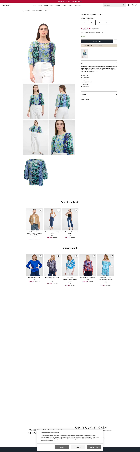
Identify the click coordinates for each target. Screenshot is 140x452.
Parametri (83, 94)
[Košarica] (136, 5)
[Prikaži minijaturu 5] (35, 173)
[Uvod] (23, 10)
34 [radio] (84, 22)
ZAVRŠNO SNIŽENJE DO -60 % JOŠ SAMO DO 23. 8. (70, 1)
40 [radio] (106, 22)
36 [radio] (92, 22)
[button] (115, 41)
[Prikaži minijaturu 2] (62, 101)
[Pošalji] (104, 438)
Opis (82, 63)
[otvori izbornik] (36, 5)
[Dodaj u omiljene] (40, 210)
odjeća (28, 10)
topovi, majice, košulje (37, 10)
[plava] (84, 53)
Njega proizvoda (85, 99)
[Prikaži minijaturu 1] (35, 101)
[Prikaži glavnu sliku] (49, 48)
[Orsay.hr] (6, 5)
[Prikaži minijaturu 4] (62, 137)
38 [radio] (99, 22)
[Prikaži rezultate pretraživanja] (124, 5)
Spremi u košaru (97, 41)
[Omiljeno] (133, 5)
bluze (46, 10)
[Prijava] (129, 5)
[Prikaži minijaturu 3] (35, 137)
